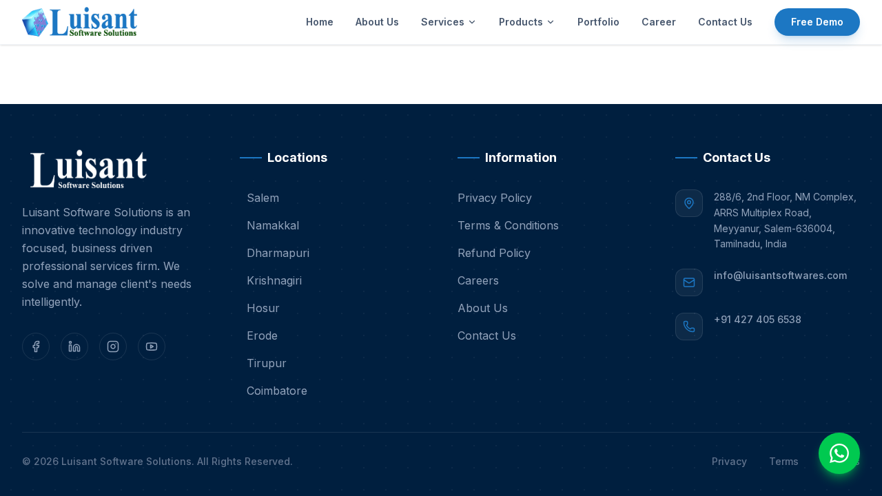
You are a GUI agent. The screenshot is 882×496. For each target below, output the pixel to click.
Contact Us (725, 22)
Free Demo (817, 22)
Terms (784, 461)
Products (521, 22)
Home (320, 22)
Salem (263, 198)
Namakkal (273, 225)
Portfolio (598, 22)
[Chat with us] (839, 453)
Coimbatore (277, 390)
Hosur (263, 308)
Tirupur (267, 363)
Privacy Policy (495, 198)
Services (442, 22)
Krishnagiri (274, 280)
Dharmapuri (278, 253)
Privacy (729, 461)
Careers (478, 280)
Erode (262, 335)
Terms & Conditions (508, 225)
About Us (377, 22)
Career (659, 22)
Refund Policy (494, 253)
